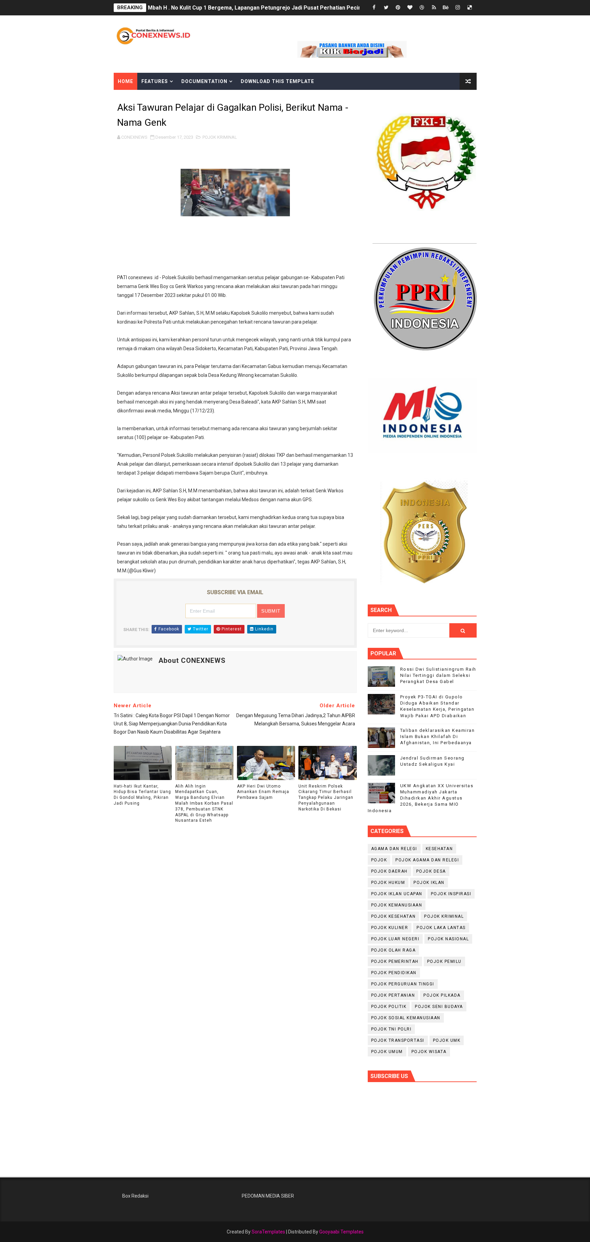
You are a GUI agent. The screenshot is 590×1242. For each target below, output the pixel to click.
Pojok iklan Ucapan (396, 893)
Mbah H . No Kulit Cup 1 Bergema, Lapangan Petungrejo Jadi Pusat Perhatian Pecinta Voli (262, 7)
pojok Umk (447, 1040)
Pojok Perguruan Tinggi (402, 984)
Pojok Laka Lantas (441, 927)
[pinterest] (398, 7)
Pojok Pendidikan (394, 972)
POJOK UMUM (387, 1051)
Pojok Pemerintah (395, 961)
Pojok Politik (389, 1006)
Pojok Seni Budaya (439, 1006)
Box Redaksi (135, 1196)
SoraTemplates (268, 1231)
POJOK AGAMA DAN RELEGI (427, 860)
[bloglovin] (410, 7)
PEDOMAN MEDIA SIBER (268, 1196)
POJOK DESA (431, 871)
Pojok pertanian (393, 995)
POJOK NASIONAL (448, 939)
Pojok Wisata (429, 1051)
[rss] (434, 7)
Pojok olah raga (393, 950)
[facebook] (374, 7)
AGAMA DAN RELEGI (394, 848)
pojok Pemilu (444, 961)
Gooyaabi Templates (341, 1231)
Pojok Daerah (389, 871)
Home (125, 81)
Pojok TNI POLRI (391, 1029)
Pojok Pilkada (442, 995)
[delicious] (470, 7)
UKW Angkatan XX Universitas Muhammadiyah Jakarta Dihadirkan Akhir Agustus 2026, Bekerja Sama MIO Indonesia (421, 798)
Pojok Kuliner (389, 927)
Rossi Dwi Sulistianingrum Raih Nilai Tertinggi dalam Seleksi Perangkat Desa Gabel (438, 675)
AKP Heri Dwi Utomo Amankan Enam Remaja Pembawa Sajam (263, 792)
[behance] (446, 7)
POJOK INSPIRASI (451, 893)
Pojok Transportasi (397, 1040)
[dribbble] (422, 7)
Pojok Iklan (429, 882)
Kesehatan (439, 848)
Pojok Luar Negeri (395, 939)
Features (154, 81)
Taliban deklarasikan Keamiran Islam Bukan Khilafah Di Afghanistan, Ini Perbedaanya (437, 736)
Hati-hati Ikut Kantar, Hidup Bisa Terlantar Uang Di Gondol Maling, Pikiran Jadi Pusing (142, 795)
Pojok (379, 860)
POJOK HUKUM (388, 882)
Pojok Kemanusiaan (396, 905)
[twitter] (386, 7)
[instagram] (458, 7)
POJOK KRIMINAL (219, 137)
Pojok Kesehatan (393, 916)
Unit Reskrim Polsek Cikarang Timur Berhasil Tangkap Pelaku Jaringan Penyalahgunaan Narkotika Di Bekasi (325, 797)
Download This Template (277, 81)
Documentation (204, 81)
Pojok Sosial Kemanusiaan (405, 1017)
